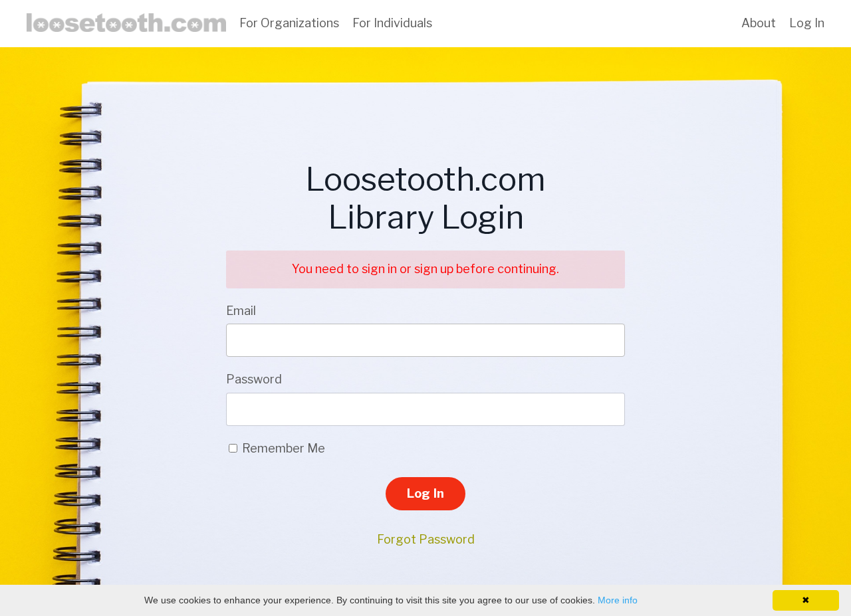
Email (241, 311)
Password (254, 379)
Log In (806, 23)
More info (618, 600)
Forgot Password (426, 539)
